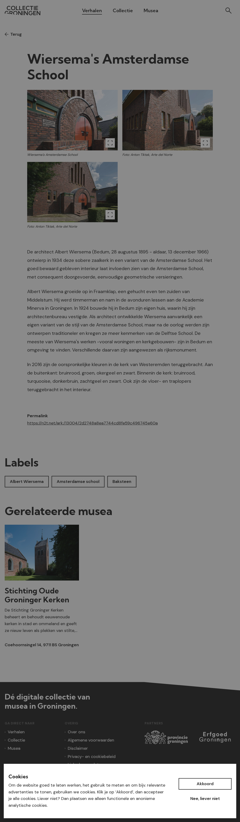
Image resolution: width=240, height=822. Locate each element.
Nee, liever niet (205, 798)
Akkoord (205, 784)
